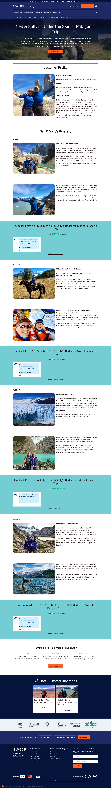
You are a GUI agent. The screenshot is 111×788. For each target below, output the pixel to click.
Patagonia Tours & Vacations (30, 17)
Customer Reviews (36, 760)
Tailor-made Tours (43, 17)
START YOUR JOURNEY (55, 666)
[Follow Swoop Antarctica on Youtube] (95, 776)
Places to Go (47, 12)
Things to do (38, 12)
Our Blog (52, 756)
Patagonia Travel (18, 17)
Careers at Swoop (55, 758)
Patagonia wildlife (36, 758)
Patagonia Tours (17, 12)
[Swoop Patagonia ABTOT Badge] (34, 724)
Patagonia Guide (28, 12)
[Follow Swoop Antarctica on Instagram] (89, 776)
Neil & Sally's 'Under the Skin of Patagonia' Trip (60, 17)
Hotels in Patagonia (36, 754)
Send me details (54, 51)
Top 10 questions (35, 756)
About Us (53, 751)
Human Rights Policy (73, 780)
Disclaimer (65, 780)
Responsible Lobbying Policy (84, 780)
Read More (44, 707)
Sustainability (54, 754)
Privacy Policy (59, 780)
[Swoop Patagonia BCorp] (20, 724)
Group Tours (56, 12)
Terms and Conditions (50, 780)
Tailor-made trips (36, 751)
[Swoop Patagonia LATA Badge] (61, 724)
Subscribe (77, 766)
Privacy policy (45, 786)
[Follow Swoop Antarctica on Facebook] (84, 776)
